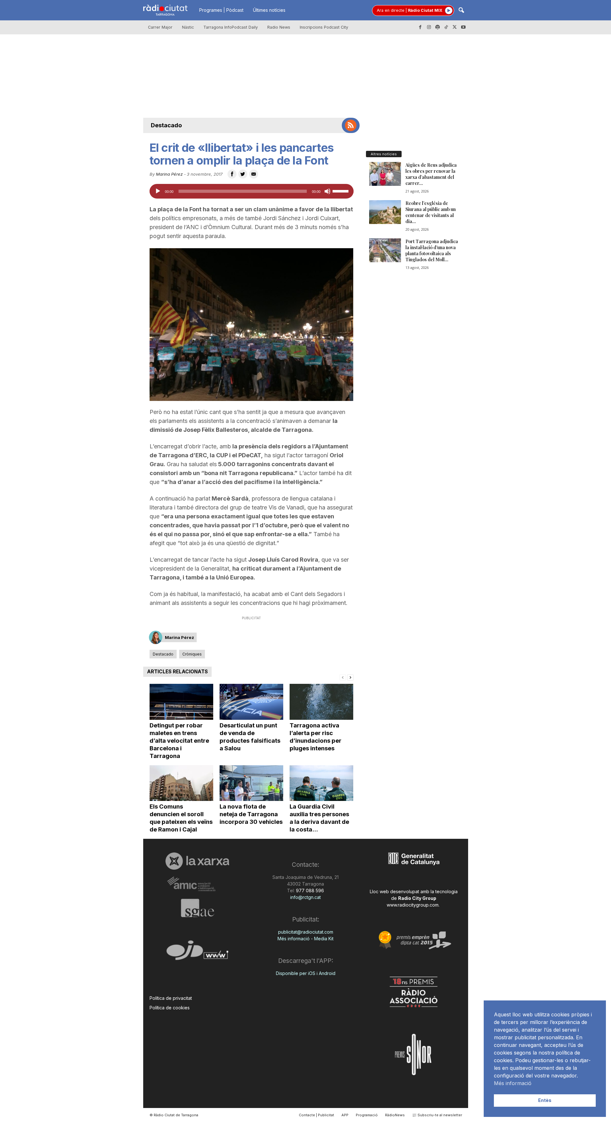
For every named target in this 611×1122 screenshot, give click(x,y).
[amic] (197, 884)
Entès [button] (544, 1100)
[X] (455, 27)
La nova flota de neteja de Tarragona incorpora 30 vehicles (251, 814)
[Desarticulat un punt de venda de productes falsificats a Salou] (251, 702)
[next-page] (350, 677)
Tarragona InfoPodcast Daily (230, 27)
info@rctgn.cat (305, 897)
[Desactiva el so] (327, 191)
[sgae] (197, 908)
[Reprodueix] (158, 191)
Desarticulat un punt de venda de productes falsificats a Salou (250, 737)
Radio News (278, 27)
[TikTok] (446, 27)
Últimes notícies (269, 10)
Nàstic (188, 27)
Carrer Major (160, 27)
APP (344, 1115)
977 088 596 (309, 890)
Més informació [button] (512, 1083)
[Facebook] (420, 27)
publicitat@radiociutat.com (305, 932)
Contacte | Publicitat (316, 1115)
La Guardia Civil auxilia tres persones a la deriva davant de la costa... (319, 818)
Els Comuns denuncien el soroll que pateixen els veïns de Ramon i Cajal (181, 818)
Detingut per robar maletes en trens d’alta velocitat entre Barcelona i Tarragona (179, 741)
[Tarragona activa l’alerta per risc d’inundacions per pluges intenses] (321, 702)
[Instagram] (429, 27)
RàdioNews (395, 1115)
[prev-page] (343, 677)
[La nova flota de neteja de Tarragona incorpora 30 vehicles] (251, 783)
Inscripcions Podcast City (324, 27)
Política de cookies (170, 1007)
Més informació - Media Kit (305, 938)
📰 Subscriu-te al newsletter (437, 1115)
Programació (367, 1115)
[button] (461, 10)
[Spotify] (437, 27)
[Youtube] (463, 27)
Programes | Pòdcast (221, 10)
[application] (252, 191)
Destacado (166, 125)
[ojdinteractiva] (197, 952)
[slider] (341, 190)
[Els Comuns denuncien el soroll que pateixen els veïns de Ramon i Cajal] (181, 783)
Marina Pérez (169, 174)
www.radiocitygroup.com (413, 905)
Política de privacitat (171, 998)
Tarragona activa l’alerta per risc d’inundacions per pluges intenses (315, 737)
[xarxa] (197, 861)
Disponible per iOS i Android (305, 973)
